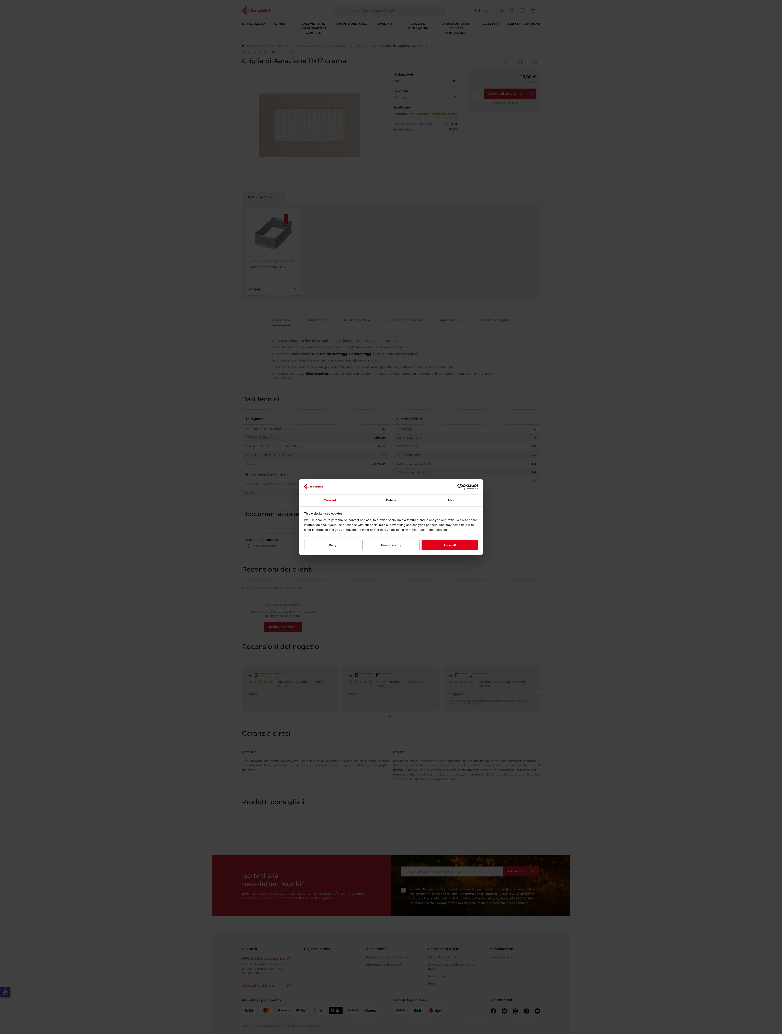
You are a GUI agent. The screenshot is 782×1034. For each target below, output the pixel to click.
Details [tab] (391, 500)
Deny (332, 545)
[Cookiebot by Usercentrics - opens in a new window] (460, 487)
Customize (388, 545)
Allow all (450, 545)
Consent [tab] (330, 500)
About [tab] (452, 500)
